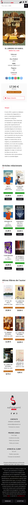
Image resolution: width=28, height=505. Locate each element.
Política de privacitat (14, 440)
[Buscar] (26, 6)
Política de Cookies (14, 443)
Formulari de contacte (14, 427)
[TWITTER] (14, 413)
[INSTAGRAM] (17, 413)
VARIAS (14, 74)
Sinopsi (7, 108)
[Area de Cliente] (23, 2)
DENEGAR (8, 501)
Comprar (8, 199)
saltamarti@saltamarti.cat (14, 424)
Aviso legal (14, 435)
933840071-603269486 (14, 421)
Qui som (14, 451)
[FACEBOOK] (11, 413)
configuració (20, 496)
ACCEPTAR (20, 501)
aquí (8, 496)
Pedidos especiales (14, 454)
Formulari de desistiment (14, 457)
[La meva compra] (21, 2)
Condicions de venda (14, 438)
